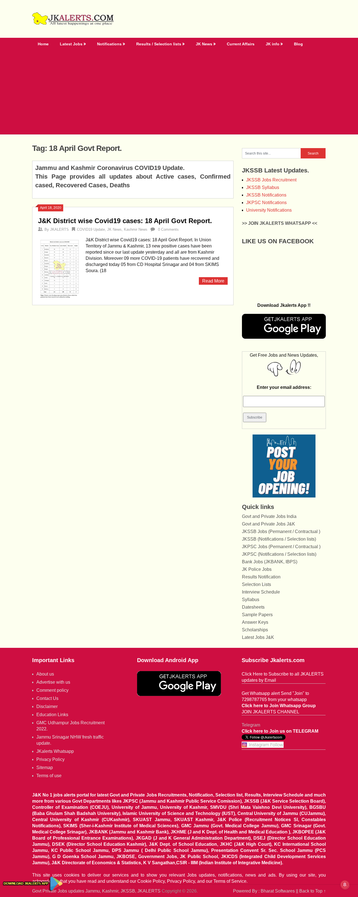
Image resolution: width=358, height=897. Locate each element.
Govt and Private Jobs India (269, 516)
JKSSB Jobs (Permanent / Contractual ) (281, 531)
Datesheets (253, 607)
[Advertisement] (179, 92)
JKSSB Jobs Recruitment (271, 179)
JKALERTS (59, 229)
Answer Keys (255, 622)
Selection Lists (256, 584)
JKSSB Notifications (266, 195)
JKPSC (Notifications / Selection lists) (279, 554)
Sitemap (44, 767)
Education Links (52, 714)
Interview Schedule (261, 592)
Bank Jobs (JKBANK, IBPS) (269, 561)
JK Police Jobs (257, 569)
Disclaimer (47, 706)
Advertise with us (53, 682)
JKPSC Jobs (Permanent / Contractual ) (281, 546)
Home (43, 44)
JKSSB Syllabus (262, 187)
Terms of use (49, 775)
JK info (272, 44)
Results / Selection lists (158, 44)
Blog (298, 44)
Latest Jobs (71, 44)
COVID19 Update (91, 229)
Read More (213, 281)
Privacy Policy (50, 759)
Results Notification (261, 576)
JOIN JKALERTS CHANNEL (270, 711)
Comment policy (52, 690)
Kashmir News (135, 229)
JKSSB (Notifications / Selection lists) (279, 539)
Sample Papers (257, 614)
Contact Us (47, 698)
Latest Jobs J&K (258, 637)
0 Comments (168, 229)
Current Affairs (241, 44)
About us (45, 674)
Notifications (109, 44)
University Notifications (269, 210)
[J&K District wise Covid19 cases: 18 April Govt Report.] (59, 268)
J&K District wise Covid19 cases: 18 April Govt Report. (125, 221)
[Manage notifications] (344, 884)
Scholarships (255, 629)
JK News (204, 44)
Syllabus (250, 599)
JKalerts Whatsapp (55, 751)
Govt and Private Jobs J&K (268, 524)
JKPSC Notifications (266, 202)
